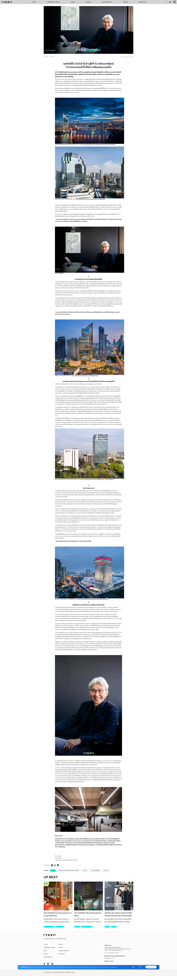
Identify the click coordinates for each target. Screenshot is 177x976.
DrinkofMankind (49, 926)
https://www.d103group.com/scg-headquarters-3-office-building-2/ (97, 479)
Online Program (64, 950)
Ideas (73, 2)
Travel (61, 947)
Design (88, 2)
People (125, 2)
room (107, 926)
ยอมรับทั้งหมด (151, 967)
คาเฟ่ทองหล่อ (59, 926)
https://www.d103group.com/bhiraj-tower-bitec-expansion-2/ (93, 599)
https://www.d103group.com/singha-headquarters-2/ (85, 376)
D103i (53, 870)
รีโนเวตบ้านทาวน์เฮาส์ (86, 926)
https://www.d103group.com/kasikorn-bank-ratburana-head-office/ (98, 145)
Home (45, 56)
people (85, 870)
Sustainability (107, 2)
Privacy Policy (109, 961)
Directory (142, 2)
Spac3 (113, 926)
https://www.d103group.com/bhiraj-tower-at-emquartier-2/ (91, 199)
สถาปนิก (106, 870)
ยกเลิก (140, 967)
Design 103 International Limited (69, 870)
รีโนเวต (77, 926)
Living (34, 2)
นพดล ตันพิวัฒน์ (95, 870)
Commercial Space (53, 2)
